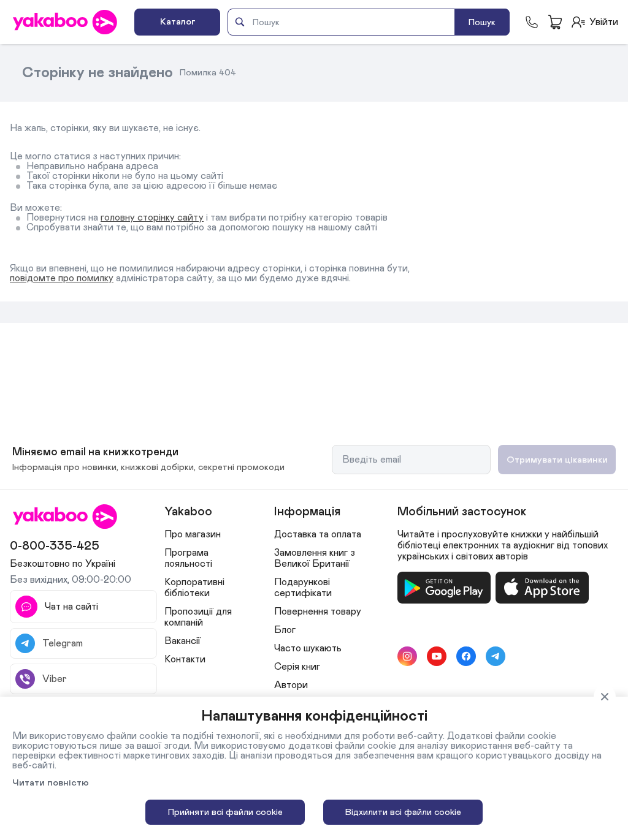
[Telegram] (495, 656)
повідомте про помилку (61, 278)
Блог (285, 630)
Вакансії (182, 641)
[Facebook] (466, 656)
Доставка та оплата (317, 534)
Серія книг (297, 667)
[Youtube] (436, 656)
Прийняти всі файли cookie (225, 812)
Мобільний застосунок (461, 512)
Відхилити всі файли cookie (403, 812)
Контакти (184, 659)
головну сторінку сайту (152, 217)
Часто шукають (308, 648)
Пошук (482, 22)
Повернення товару (317, 611)
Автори (291, 685)
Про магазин (192, 534)
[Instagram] (407, 656)
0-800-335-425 (54, 546)
